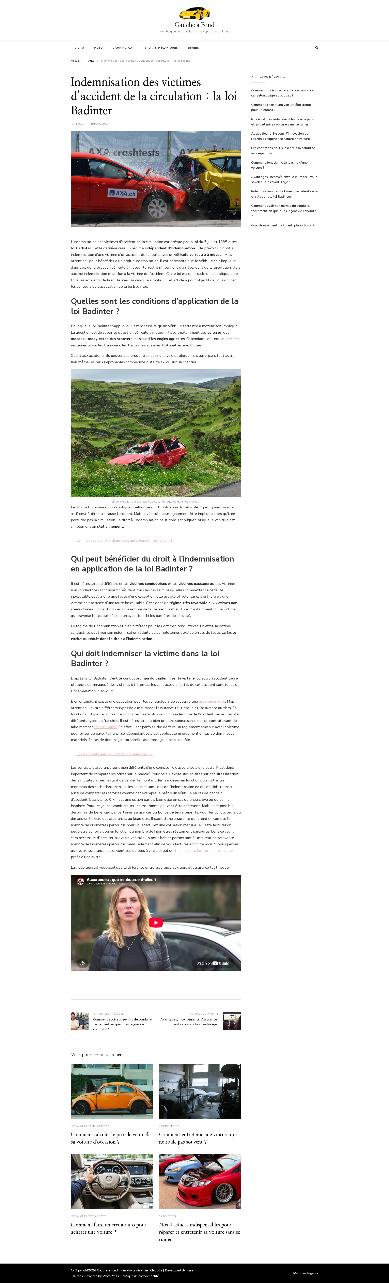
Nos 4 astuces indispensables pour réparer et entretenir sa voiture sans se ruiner (199, 1232)
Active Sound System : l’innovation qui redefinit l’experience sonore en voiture (280, 136)
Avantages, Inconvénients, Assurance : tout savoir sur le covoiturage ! (284, 179)
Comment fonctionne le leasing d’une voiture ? (279, 165)
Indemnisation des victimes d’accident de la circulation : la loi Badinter (284, 194)
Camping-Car (124, 48)
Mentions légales (305, 1273)
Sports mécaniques (161, 48)
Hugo (80, 123)
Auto (79, 48)
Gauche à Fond (195, 25)
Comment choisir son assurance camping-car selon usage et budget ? (282, 93)
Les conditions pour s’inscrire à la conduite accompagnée (283, 150)
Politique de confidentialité (139, 1276)
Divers (193, 48)
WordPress (111, 1276)
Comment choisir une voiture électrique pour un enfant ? (281, 107)
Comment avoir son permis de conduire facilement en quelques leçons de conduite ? (283, 211)
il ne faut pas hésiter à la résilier (201, 850)
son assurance (105, 727)
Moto (98, 48)
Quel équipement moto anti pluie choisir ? (282, 225)
